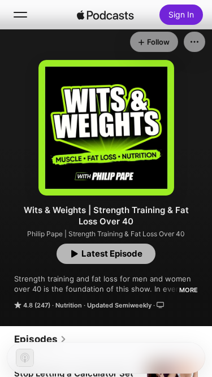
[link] (40, 339)
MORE (188, 290)
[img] (105, 14)
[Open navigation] (20, 14)
